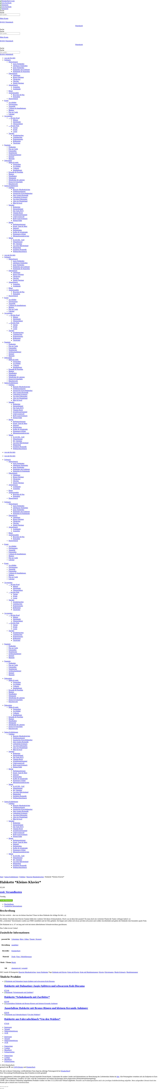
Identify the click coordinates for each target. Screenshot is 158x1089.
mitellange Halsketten (20, 66)
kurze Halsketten (18, 64)
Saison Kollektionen (11, 186)
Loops (15, 131)
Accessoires (8, 116)
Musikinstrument (132, 972)
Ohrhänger (16, 75)
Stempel (11, 157)
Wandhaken (13, 176)
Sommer (11, 205)
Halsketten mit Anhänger (21, 70)
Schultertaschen (18, 135)
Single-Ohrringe (18, 83)
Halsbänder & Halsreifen (21, 71)
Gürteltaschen (17, 137)
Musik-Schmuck (120, 972)
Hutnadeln (16, 97)
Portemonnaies (18, 139)
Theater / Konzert (35, 939)
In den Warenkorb (6, 900)
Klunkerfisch (16, 951)
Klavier (101, 972)
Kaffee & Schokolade (20, 232)
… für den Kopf (14, 118)
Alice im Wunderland (20, 201)
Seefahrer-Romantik (20, 249)
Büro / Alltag (24, 939)
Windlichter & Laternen (17, 180)
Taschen (11, 133)
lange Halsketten (18, 68)
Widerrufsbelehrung (11, 1031)
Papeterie (7, 145)
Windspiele (12, 178)
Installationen (17, 170)
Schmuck (7, 60)
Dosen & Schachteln (16, 182)
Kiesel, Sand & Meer (20, 226)
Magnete (12, 159)
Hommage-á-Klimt (19, 234)
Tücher (15, 128)
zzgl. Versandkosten (11, 892)
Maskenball (17, 248)
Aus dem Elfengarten (20, 199)
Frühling (11, 188)
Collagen (16, 168)
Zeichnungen (13, 104)
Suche (2, 11)
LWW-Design (18, 1067)
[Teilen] (5, 1086)
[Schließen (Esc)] (7, 1086)
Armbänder (17, 89)
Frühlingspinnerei (19, 738)
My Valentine (17, 244)
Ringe (11, 91)
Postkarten (12, 147)
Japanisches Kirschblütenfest (22, 193)
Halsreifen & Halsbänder (21, 471)
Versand (7, 1029)
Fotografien (12, 151)
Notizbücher (13, 153)
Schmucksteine (9, 1052)
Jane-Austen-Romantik (20, 742)
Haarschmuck (13, 99)
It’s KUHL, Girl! (18, 240)
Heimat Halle (17, 220)
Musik (14, 962)
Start (1, 877)
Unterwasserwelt (18, 217)
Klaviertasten (109, 972)
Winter (11, 238)
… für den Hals (14, 126)
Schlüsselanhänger (15, 155)
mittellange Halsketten (20, 465)
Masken (11, 110)
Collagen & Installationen (17, 108)
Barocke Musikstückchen (21, 189)
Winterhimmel (17, 242)
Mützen (15, 120)
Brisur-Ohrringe (18, 77)
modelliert (15, 945)
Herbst (11, 222)
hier (118, 1076)
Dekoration (8, 160)
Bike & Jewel (17, 203)
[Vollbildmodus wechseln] (3, 1086)
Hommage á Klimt (19, 780)
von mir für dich (9, 58)
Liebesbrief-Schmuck (20, 197)
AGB (6, 1033)
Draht (13, 957)
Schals (15, 129)
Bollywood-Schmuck (20, 218)
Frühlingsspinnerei (19, 191)
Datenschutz (8, 1046)
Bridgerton (16, 207)
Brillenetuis (17, 141)
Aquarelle (12, 106)
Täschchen (16, 143)
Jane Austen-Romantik (20, 195)
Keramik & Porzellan (16, 172)
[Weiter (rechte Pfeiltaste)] (3, 1088)
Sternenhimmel (18, 209)
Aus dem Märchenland (20, 246)
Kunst (6, 100)
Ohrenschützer (18, 124)
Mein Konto (4, 18)
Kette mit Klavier (73, 972)
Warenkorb (79, 26)
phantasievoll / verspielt (19, 968)
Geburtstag (15, 939)
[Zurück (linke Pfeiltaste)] (1, 1088)
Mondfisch (8, 1050)
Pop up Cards (13, 112)
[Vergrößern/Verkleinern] (1, 1086)
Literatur (11, 114)
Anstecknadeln (14, 93)
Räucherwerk (13, 184)
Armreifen (16, 87)
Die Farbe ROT (18, 211)
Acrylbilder (12, 102)
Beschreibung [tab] (9, 904)
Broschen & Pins (18, 95)
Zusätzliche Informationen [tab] (13, 906)
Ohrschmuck (13, 73)
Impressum (8, 1027)
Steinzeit (16, 228)
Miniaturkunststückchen (21, 236)
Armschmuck (13, 85)
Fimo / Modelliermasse (24, 957)
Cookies (7, 1048)
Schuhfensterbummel (20, 215)
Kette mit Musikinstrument (89, 972)
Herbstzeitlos (17, 230)
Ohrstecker (16, 79)
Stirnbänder (17, 122)
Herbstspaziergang (19, 224)
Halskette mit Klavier (59, 972)
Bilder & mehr (13, 162)
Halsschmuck (13, 62)
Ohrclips (16, 81)
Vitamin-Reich (18, 213)
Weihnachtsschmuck (20, 251)
